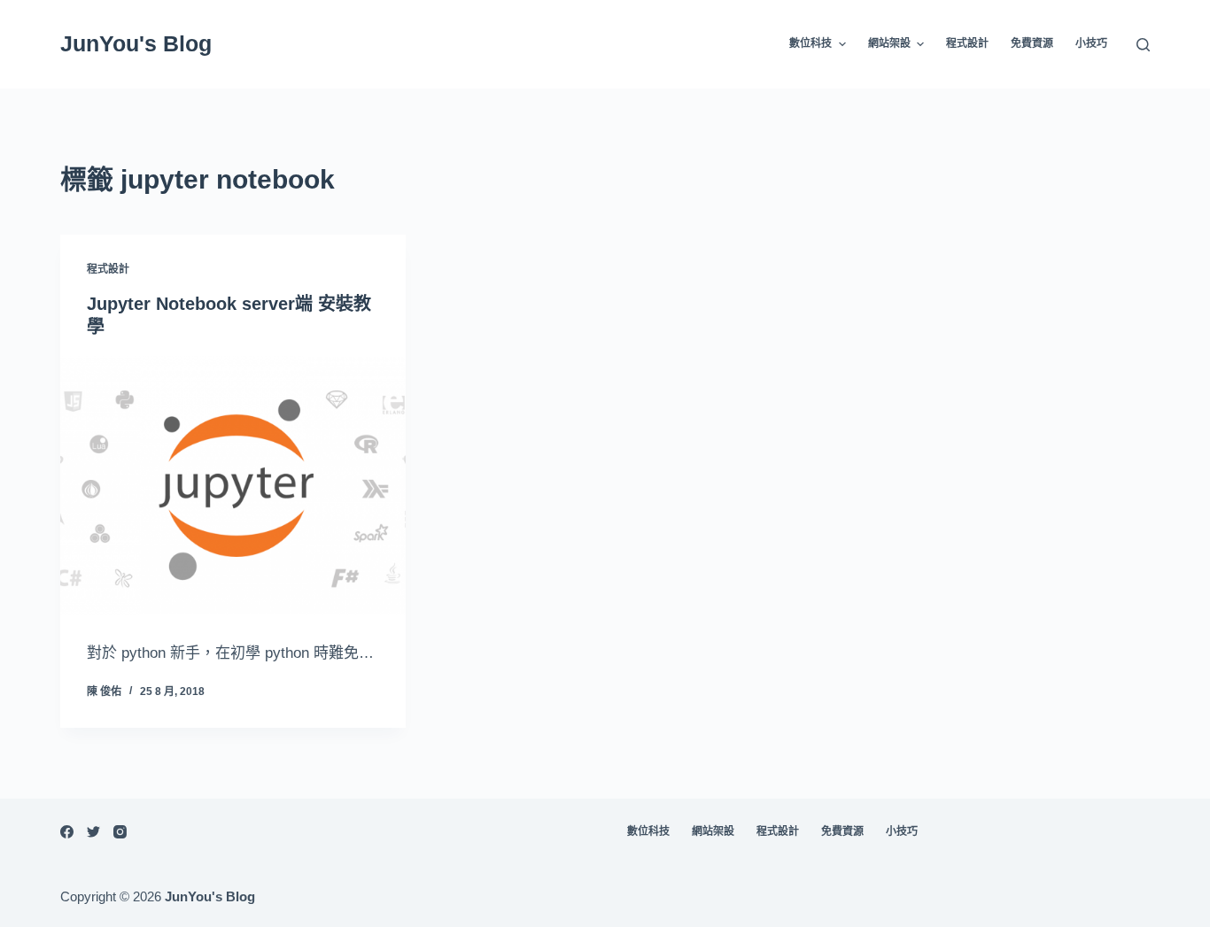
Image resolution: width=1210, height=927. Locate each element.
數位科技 (810, 43)
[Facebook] (67, 831)
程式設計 (967, 43)
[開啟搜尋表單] (1143, 44)
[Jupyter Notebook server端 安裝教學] (233, 485)
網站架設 (889, 43)
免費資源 (1032, 43)
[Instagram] (120, 831)
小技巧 (1091, 43)
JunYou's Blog (136, 43)
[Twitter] (93, 831)
